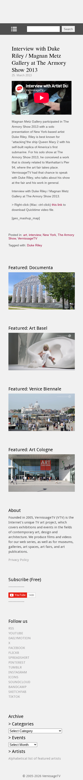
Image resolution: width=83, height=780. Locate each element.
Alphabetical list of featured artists (34, 758)
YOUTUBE (15, 633)
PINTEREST (16, 662)
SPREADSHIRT (18, 658)
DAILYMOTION (19, 638)
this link (57, 204)
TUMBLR (15, 667)
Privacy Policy (18, 560)
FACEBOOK (16, 648)
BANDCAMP (17, 687)
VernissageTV (27, 238)
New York (49, 235)
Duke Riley (34, 245)
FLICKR (13, 653)
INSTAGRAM (17, 672)
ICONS (13, 677)
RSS (11, 628)
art (25, 235)
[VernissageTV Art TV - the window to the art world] (30, 11)
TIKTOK (14, 697)
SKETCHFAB (17, 692)
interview (35, 235)
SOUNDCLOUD (19, 682)
